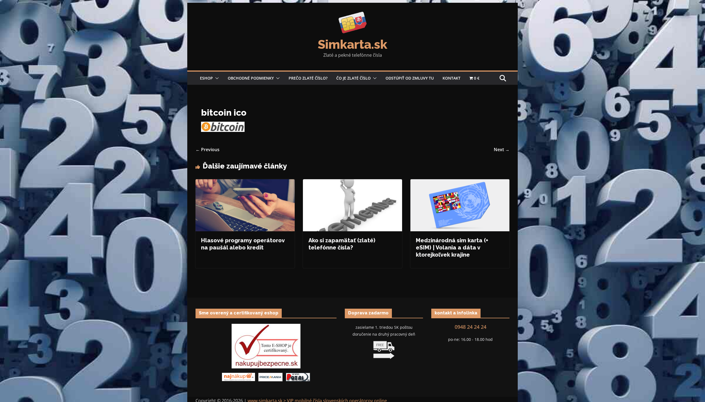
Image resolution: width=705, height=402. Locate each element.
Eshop (206, 78)
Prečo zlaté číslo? (308, 78)
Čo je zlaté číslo (353, 78)
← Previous (207, 149)
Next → (501, 149)
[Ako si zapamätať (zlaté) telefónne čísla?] (352, 183)
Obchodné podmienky (251, 78)
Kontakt (451, 78)
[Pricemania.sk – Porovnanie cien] (270, 376)
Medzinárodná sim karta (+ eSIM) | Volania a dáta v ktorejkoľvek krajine (452, 247)
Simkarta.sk (352, 44)
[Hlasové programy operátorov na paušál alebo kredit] (245, 183)
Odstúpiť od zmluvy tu (410, 78)
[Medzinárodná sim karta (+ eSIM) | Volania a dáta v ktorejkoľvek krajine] (459, 183)
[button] (216, 78)
